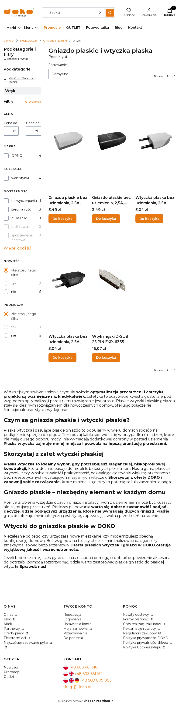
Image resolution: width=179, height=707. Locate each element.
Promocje (12, 672)
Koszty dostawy (136, 614)
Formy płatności (136, 619)
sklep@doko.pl (77, 687)
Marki (8, 624)
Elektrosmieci (15, 638)
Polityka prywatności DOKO (145, 638)
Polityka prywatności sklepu (146, 642)
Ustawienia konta (77, 624)
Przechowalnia (75, 633)
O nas (9, 614)
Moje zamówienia (77, 628)
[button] (110, 13)
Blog (8, 619)
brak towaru (21, 227)
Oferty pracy (14, 633)
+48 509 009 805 (96, 680)
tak (13, 283)
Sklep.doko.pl (29, 40)
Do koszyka (62, 219)
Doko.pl (9, 40)
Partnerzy (12, 628)
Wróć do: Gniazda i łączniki (21, 80)
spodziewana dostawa (22, 237)
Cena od (10, 123)
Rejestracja (72, 614)
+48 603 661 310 (83, 667)
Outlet (9, 677)
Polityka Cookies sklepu (142, 647)
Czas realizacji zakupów (142, 624)
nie (13, 292)
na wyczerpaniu (24, 201)
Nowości (11, 667)
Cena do (33, 123)
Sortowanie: (58, 65)
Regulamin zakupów (140, 633)
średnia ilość (21, 209)
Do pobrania (73, 638)
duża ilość (19, 218)
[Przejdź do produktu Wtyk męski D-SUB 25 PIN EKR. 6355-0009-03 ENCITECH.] (112, 279)
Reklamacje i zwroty (140, 628)
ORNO (16, 156)
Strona (158, 76)
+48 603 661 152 (89, 674)
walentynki (20, 178)
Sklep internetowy (84, 701)
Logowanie (72, 619)
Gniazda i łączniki (55, 40)
